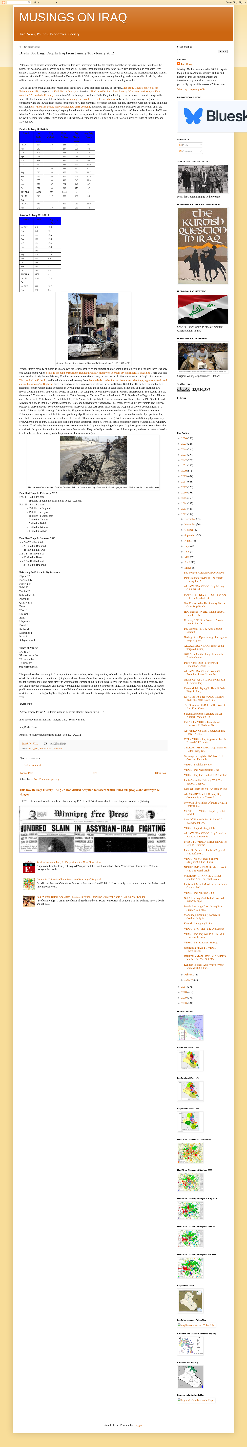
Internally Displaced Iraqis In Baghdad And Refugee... (204, 851)
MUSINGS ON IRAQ (73, 17)
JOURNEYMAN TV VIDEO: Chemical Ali (200, 949)
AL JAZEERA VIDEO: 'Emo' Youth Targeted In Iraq (204, 647)
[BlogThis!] (55, 743)
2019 (184, 476)
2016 (184, 492)
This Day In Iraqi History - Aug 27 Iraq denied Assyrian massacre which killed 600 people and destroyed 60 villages (89, 791)
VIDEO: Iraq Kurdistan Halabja (201, 942)
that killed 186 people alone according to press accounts (60, 106)
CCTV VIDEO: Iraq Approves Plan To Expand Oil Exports (205, 740)
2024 (184, 449)
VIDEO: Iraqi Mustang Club (199, 828)
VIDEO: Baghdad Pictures (198, 764)
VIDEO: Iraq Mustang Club (199, 892)
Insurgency (33, 748)
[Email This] (51, 743)
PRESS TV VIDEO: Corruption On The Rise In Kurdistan (206, 843)
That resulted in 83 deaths (33, 380)
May (187, 557)
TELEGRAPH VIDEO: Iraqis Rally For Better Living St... (205, 749)
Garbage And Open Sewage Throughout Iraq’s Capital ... (205, 638)
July (187, 546)
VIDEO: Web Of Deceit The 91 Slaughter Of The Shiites (201, 860)
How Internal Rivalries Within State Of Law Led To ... (204, 613)
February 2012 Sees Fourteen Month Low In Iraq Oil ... (203, 621)
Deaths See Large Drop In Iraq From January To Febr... (203, 908)
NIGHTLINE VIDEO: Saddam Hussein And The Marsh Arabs (205, 868)
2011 (184, 986)
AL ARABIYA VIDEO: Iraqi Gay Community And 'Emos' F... (202, 795)
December (190, 519)
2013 (184, 508)
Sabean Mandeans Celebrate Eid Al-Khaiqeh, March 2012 (203, 715)
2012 (184, 514)
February (189, 974)
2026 (184, 438)
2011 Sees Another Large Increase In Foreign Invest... (203, 655)
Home (94, 773)
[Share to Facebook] (61, 743)
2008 (184, 1003)
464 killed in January (65, 91)
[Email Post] (45, 743)
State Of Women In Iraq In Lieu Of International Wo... (202, 821)
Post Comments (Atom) (46, 779)
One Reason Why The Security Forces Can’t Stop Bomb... (204, 604)
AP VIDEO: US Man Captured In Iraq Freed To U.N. (204, 732)
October (189, 529)
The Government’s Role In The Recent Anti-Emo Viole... (204, 706)
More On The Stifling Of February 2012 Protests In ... (205, 804)
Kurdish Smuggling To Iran (198, 923)
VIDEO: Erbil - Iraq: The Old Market (204, 928)
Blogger (138, 1425)
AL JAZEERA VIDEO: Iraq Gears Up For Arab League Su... (205, 834)
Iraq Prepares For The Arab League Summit (203, 630)
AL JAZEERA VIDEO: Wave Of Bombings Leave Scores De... (202, 672)
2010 (184, 992)
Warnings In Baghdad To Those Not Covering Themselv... (203, 757)
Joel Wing (186, 64)
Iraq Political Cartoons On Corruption (204, 572)
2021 (184, 465)
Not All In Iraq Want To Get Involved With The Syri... (204, 899)
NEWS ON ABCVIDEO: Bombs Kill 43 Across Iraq (204, 681)
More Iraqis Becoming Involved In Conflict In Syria (202, 916)
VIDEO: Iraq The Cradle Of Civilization (205, 775)
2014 (184, 503)
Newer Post (26, 773)
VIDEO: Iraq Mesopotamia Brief (201, 769)
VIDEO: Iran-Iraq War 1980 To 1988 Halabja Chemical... (204, 935)
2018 (184, 481)
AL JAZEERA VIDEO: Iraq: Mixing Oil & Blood (204, 587)
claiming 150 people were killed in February (91, 99)
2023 (184, 454)
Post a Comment (32, 765)
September (190, 535)
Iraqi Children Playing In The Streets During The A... (203, 579)
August (188, 540)
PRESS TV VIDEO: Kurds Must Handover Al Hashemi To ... (202, 723)
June (187, 551)
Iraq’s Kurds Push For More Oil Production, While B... (201, 664)
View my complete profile (191, 89)
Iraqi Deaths (46, 748)
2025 (184, 443)
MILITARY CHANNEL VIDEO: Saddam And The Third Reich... (202, 877)
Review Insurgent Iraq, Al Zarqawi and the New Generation (69, 862)
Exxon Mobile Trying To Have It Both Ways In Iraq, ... (204, 689)
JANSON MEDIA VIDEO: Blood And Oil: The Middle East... (205, 596)
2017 (184, 487)
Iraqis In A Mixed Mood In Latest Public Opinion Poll (205, 885)
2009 (184, 997)
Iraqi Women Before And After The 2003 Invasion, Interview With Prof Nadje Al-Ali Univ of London (91, 896)
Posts (184, 145)
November (190, 524)
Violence (57, 748)
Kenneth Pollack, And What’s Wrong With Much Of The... (204, 966)
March (188, 567)
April (187, 562)
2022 (184, 460)
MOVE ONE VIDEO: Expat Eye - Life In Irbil (205, 812)
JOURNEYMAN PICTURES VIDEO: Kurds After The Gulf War (205, 957)
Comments (187, 151)
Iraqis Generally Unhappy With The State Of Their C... (203, 781)
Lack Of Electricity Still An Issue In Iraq (205, 788)
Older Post (160, 773)
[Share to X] (58, 743)
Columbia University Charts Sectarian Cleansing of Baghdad (69, 879)
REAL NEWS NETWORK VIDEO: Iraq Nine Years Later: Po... (204, 698)
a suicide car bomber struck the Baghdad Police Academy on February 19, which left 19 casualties (98, 372)
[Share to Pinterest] (64, 743)
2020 (184, 470)
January (188, 980)
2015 (184, 498)
